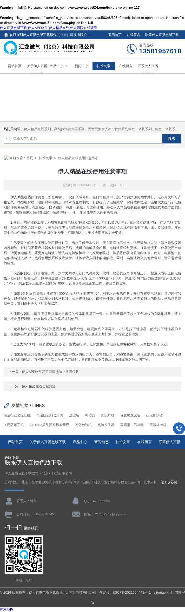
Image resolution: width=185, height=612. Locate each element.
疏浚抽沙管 (154, 415)
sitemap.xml (163, 592)
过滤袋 (74, 415)
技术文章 (103, 66)
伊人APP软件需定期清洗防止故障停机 (50, 372)
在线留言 (133, 35)
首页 (29, 158)
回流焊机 (107, 415)
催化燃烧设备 (130, 415)
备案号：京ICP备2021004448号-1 (125, 592)
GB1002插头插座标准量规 (49, 425)
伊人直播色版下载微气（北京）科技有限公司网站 (60, 35)
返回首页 (115, 35)
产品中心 (56, 66)
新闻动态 (101, 442)
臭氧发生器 (106, 425)
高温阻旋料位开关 (49, 415)
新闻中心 (81, 66)
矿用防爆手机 (14, 425)
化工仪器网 (168, 482)
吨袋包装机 (83, 425)
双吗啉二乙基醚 (132, 425)
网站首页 (14, 66)
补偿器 (90, 415)
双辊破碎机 (158, 425)
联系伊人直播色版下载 (162, 35)
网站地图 (6, 609)
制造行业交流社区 (17, 415)
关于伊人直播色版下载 (37, 70)
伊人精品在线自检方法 (39, 386)
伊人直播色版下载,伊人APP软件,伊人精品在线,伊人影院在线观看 (48, 28)
